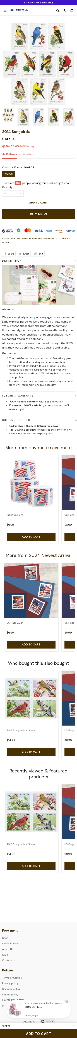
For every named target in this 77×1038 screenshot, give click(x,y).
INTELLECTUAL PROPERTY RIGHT (20, 1005)
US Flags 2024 (15, 622)
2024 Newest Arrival (50, 555)
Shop (5, 938)
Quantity (7, 187)
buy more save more (41, 238)
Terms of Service (12, 977)
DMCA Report (30, 1021)
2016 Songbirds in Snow (21, 730)
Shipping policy (11, 989)
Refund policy (10, 994)
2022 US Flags (15, 514)
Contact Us (9, 960)
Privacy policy (10, 983)
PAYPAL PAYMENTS (13, 1000)
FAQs (5, 954)
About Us (7, 949)
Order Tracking (10, 943)
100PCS (29, 167)
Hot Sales (22, 238)
